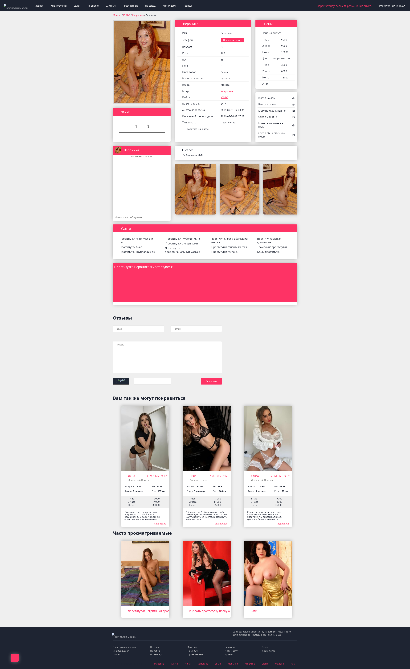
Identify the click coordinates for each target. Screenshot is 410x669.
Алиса (255, 476)
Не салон (155, 647)
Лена (131, 476)
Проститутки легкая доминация (269, 240)
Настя (294, 663)
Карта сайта (268, 650)
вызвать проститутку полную (209, 611)
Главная (38, 5)
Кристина (202, 663)
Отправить (211, 381)
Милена (279, 663)
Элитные (111, 5)
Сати (254, 611)
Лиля (218, 663)
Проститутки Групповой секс (138, 252)
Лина (193, 476)
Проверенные (130, 5)
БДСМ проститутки (268, 252)
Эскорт (266, 647)
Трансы (187, 5)
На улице (193, 650)
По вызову (93, 5)
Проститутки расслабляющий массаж (229, 240)
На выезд (150, 5)
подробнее (160, 523)
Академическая (198, 480)
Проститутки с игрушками (182, 243)
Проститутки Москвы (124, 647)
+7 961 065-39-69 (218, 476)
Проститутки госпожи (224, 252)
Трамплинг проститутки (272, 247)
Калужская (138, 15)
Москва (117, 15)
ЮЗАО (127, 15)
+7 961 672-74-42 (157, 476)
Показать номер (232, 40)
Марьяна (159, 663)
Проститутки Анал (131, 247)
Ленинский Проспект (140, 480)
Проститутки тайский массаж (229, 247)
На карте (155, 650)
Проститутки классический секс (136, 240)
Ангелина (250, 663)
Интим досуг (169, 5)
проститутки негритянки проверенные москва (160, 611)
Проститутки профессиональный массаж (182, 250)
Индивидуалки (58, 5)
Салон (77, 5)
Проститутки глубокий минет (184, 238)
